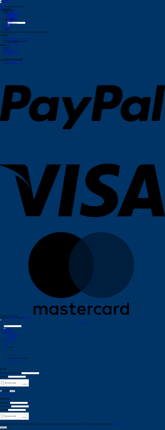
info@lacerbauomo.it (15, 63)
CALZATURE (8, 25)
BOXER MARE (13, 15)
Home (2, 6)
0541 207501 (11, 40)
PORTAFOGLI (12, 23)
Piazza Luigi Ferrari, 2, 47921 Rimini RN (17, 38)
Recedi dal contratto (82, 323)
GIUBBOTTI (12, 17)
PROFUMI (7, 29)
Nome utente (5, 403)
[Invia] (4, 328)
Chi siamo (7, 9)
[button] (6, 30)
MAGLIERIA (12, 18)
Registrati (3, 427)
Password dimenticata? (8, 394)
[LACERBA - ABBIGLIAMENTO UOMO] (4, 1)
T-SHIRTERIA (12, 20)
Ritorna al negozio (14, 44)
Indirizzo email (5, 406)
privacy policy (117, 424)
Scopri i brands (9, 340)
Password (4, 376)
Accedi (12, 391)
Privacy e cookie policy (11, 53)
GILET (6, 27)
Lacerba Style (9, 11)
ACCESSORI (8, 22)
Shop (6, 333)
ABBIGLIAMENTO (10, 13)
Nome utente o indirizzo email (10, 373)
